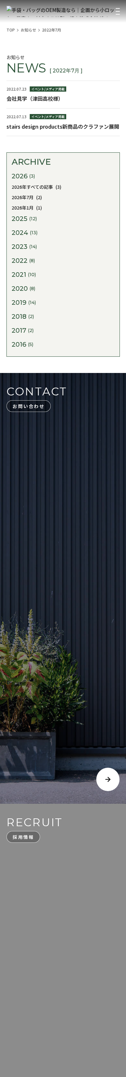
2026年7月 (27, 197)
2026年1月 (27, 207)
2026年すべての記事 (36, 187)
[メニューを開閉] (118, 11)
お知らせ (28, 29)
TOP (10, 29)
